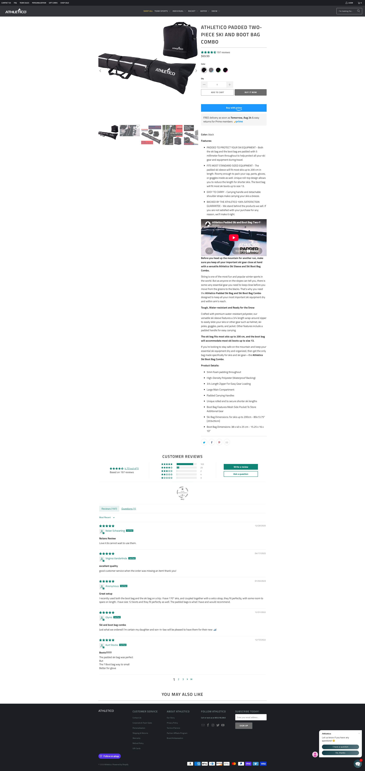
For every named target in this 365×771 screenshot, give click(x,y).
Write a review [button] (241, 467)
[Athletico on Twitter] (218, 725)
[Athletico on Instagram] (213, 725)
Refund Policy (138, 743)
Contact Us (6, 2)
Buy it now (251, 92)
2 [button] (178, 679)
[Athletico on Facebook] (208, 725)
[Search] (358, 11)
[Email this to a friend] (227, 442)
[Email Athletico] (203, 725)
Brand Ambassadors (175, 738)
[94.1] (182, 492)
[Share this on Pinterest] (219, 442)
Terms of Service (173, 727)
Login (350, 2)
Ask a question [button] (240, 474)
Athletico (108, 764)
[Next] (196, 71)
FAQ (15, 2)
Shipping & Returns (140, 733)
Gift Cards (53, 2)
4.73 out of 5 (132, 468)
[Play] (148, 71)
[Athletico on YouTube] (223, 725)
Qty (202, 78)
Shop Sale (64, 2)
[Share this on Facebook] (212, 442)
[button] (163, 11)
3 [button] (183, 679)
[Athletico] (16, 11)
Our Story (171, 717)
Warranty (136, 738)
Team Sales (24, 2)
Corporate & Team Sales (142, 722)
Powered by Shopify (120, 764)
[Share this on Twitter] (204, 442)
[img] (106, 526)
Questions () (128, 509)
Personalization (39, 2)
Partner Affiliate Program (177, 733)
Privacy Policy (172, 722)
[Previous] (100, 71)
